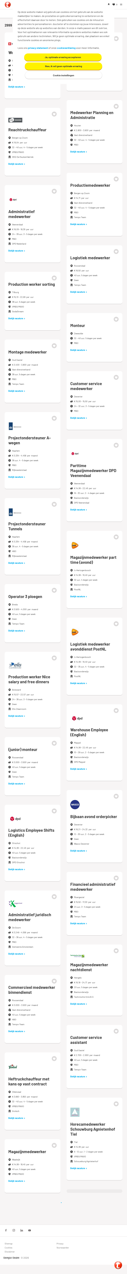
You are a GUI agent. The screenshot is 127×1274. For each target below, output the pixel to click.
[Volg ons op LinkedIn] (21, 1230)
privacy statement (38, 47)
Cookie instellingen (63, 75)
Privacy (60, 1243)
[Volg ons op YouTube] (29, 1230)
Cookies (8, 1247)
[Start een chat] (118, 1265)
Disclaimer (10, 1251)
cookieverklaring (66, 47)
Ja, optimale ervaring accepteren (63, 57)
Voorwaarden (63, 1247)
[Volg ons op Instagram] (14, 1230)
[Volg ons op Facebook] (6, 1230)
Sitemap (9, 1243)
